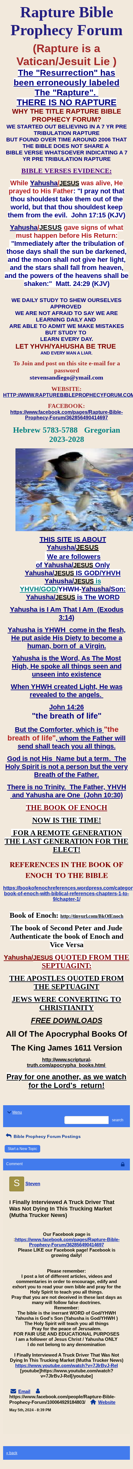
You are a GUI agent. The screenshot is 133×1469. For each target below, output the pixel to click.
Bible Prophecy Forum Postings (46, 1136)
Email (24, 1391)
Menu (17, 1112)
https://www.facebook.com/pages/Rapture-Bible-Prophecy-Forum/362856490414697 (67, 1242)
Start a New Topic (22, 1149)
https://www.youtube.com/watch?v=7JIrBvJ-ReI (66, 1365)
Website (106, 1402)
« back (11, 1453)
